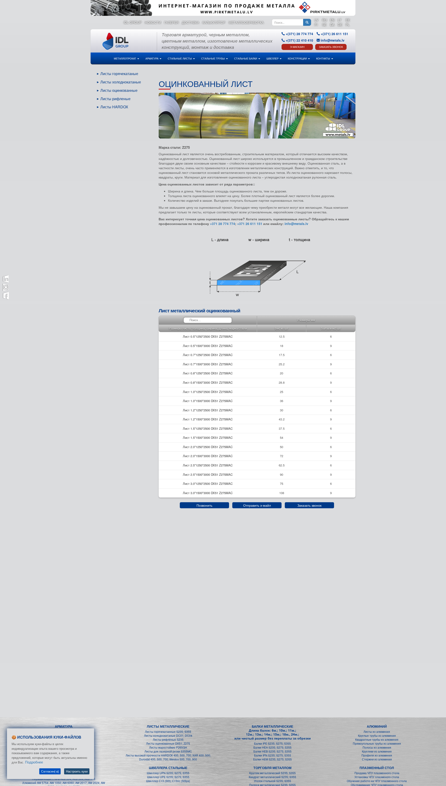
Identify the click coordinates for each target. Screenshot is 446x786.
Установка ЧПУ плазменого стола (376, 777)
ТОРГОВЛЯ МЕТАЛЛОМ (272, 767)
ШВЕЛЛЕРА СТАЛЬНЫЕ (168, 767)
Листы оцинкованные (119, 90)
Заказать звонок (309, 505)
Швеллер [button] (272, 58)
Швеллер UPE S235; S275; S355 (168, 777)
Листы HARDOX (114, 106)
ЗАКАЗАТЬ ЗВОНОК (331, 47)
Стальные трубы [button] (213, 58)
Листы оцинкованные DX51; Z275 (168, 743)
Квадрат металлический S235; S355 (272, 777)
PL (348, 24)
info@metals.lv (332, 40)
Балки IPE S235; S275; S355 (272, 743)
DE (340, 24)
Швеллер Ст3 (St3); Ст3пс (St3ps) (168, 781)
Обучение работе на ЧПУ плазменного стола (377, 781)
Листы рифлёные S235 (168, 739)
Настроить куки (77, 771)
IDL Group (132, 22)
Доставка (190, 22)
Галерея (171, 22)
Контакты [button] (323, 58)
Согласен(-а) (50, 771)
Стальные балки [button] (246, 58)
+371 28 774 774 (222, 223)
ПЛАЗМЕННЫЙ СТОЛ (377, 767)
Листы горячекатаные (119, 73)
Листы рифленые (115, 98)
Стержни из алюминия (377, 759)
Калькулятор (213, 22)
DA (332, 24)
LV (316, 20)
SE (324, 24)
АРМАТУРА (63, 726)
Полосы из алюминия (377, 747)
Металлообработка (246, 22)
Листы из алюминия (377, 731)
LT (339, 20)
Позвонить (204, 505)
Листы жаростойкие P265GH (168, 747)
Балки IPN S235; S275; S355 (272, 755)
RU (324, 20)
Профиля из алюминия (376, 755)
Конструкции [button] (298, 58)
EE (348, 20)
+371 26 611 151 (249, 223)
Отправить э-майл (257, 505)
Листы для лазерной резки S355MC (168, 751)
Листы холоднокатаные (120, 82)
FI (316, 24)
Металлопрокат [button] (125, 58)
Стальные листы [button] (180, 58)
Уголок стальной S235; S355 (272, 781)
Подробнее (34, 762)
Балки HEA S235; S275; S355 (272, 747)
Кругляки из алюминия (377, 751)
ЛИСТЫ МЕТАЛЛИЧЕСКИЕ (168, 726)
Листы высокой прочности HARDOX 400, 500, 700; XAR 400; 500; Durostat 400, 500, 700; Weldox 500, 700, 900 (168, 757)
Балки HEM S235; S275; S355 (272, 759)
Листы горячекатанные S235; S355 (168, 731)
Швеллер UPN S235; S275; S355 (168, 773)
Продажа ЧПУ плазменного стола (376, 773)
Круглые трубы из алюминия (377, 735)
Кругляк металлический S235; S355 (272, 773)
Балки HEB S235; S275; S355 (272, 751)
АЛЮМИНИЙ (377, 726)
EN (332, 20)
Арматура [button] (152, 58)
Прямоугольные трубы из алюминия (377, 743)
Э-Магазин (297, 47)
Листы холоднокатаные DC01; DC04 (168, 735)
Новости (153, 22)
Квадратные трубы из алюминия (376, 739)
